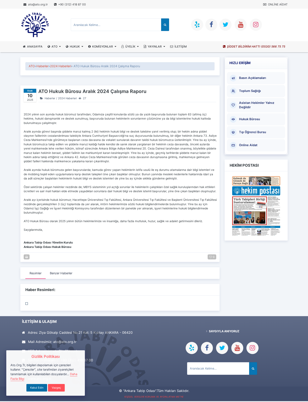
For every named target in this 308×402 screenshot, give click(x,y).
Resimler (35, 273)
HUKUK (75, 46)
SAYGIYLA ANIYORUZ (223, 331)
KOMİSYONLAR (102, 46)
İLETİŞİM (181, 46)
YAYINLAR (155, 46)
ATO (54, 46)
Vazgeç (56, 387)
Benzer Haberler (61, 273)
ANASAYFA (35, 46)
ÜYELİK (130, 46)
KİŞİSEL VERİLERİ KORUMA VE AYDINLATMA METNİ (153, 396)
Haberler (42, 66)
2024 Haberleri (60, 66)
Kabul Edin (36, 387)
